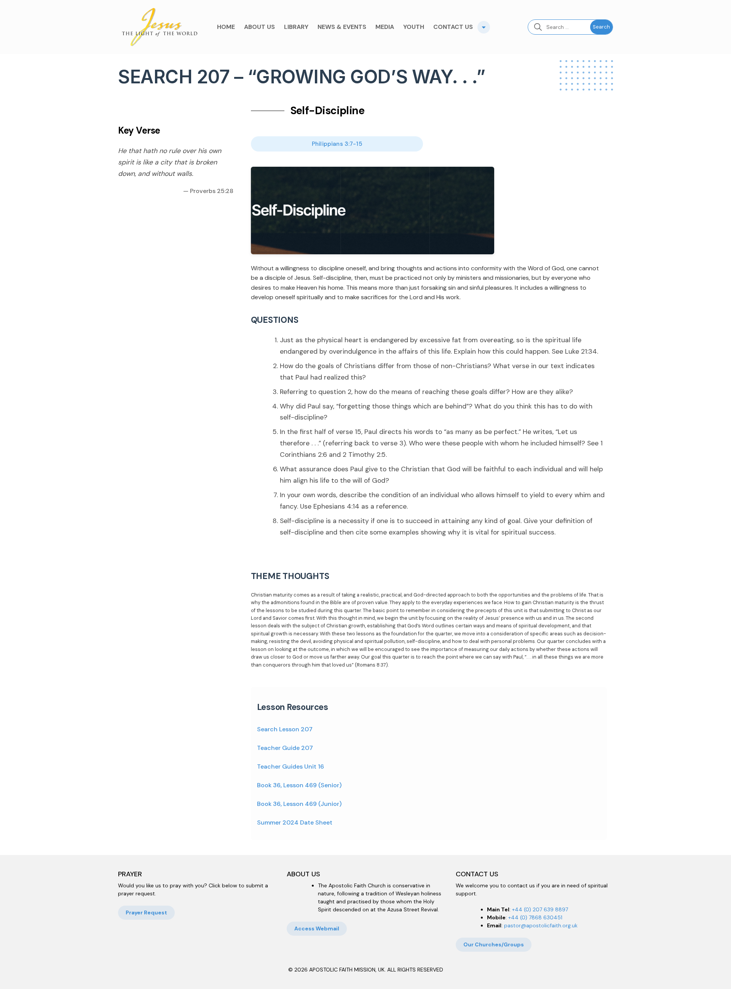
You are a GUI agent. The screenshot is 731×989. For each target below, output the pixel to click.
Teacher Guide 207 (285, 748)
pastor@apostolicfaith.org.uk (541, 925)
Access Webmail (316, 928)
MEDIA (384, 27)
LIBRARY (296, 27)
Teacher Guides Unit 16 (290, 766)
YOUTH (413, 27)
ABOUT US (259, 27)
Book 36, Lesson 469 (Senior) (299, 785)
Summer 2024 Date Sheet (294, 822)
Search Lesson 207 (285, 729)
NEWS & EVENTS (342, 27)
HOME (226, 27)
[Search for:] (559, 27)
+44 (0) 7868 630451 (535, 917)
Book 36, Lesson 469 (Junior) (299, 804)
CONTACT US (453, 27)
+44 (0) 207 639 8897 (540, 909)
